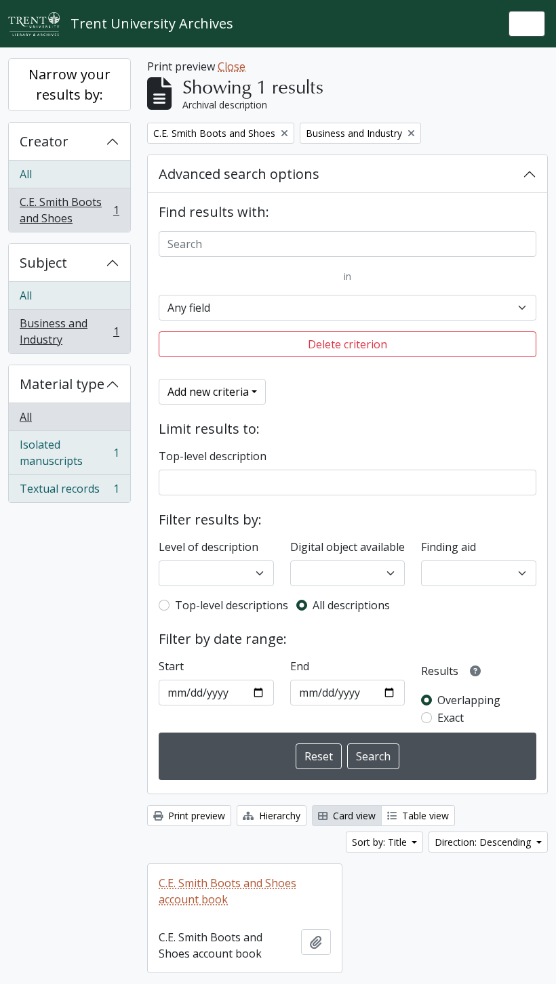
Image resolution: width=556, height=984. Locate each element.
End (299, 666)
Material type (62, 384)
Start (171, 666)
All (26, 174)
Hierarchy (278, 815)
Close (231, 66)
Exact (450, 717)
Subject (43, 262)
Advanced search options (239, 174)
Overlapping (468, 700)
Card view (353, 815)
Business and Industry (69, 331)
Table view (424, 815)
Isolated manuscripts (69, 452)
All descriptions (351, 605)
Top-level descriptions (231, 605)
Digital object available (347, 546)
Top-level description (212, 456)
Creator (44, 141)
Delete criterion (347, 344)
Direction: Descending (484, 842)
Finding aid (448, 546)
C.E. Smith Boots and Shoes (69, 210)
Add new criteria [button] (208, 391)
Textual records (69, 491)
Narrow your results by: (69, 84)
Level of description (208, 546)
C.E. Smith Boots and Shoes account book (227, 891)
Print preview (195, 815)
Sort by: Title (381, 842)
